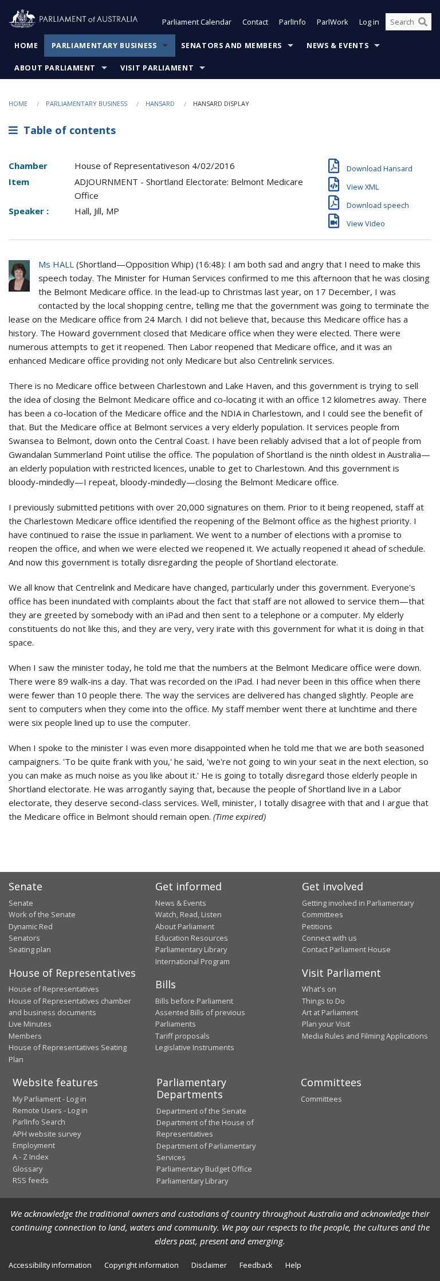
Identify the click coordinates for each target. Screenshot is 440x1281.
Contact (255, 22)
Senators (24, 938)
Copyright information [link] (141, 1265)
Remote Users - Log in (50, 1110)
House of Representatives (54, 989)
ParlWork (332, 22)
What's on (319, 989)
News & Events (337, 45)
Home (26, 45)
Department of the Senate (201, 1111)
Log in (369, 22)
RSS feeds (31, 1180)
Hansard (160, 103)
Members (25, 1036)
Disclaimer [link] (209, 1265)
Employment (34, 1145)
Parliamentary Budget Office (204, 1169)
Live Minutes (30, 1024)
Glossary (27, 1169)
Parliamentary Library (191, 949)
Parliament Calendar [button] (196, 22)
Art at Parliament (330, 1012)
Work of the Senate (42, 914)
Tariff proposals (182, 1036)
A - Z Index (31, 1157)
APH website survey (47, 1134)
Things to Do (323, 1001)
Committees (321, 1099)
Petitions (317, 926)
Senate (21, 903)
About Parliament (55, 68)
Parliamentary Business (104, 45)
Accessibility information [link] (50, 1265)
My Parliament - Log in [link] (50, 1099)
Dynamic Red (31, 926)
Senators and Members (231, 45)
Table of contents (67, 130)
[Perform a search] (422, 21)
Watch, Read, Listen (188, 914)
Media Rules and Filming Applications (365, 1036)
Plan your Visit (326, 1024)
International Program (192, 961)
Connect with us (329, 938)
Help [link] (293, 1265)
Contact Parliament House (346, 949)
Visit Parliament (157, 68)
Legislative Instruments (194, 1047)
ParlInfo (292, 22)
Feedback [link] (256, 1265)
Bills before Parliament (194, 1001)
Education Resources (191, 938)
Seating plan (30, 949)
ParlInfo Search (39, 1122)
